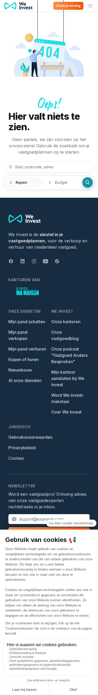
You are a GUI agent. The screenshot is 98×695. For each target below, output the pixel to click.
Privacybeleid (22, 447)
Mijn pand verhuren (27, 349)
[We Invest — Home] (18, 5)
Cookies (16, 458)
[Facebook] (11, 261)
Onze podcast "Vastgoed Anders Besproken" (69, 355)
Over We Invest (66, 412)
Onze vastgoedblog (65, 335)
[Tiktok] (57, 261)
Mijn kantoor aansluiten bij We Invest (67, 378)
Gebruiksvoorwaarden (30, 437)
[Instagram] (34, 261)
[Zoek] (87, 182)
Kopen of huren (23, 359)
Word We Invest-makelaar (67, 398)
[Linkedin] (22, 261)
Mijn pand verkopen (17, 335)
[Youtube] (45, 261)
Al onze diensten (25, 380)
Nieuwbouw (20, 370)
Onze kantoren (65, 321)
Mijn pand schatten (26, 321)
